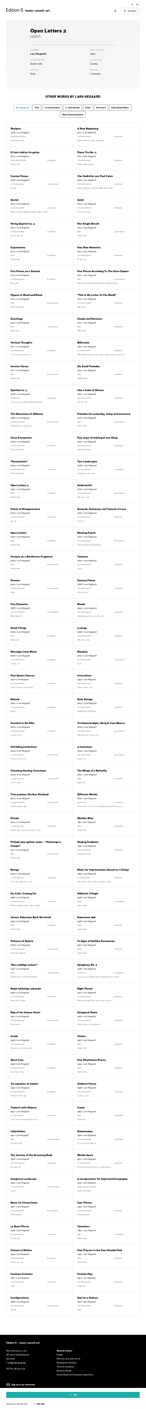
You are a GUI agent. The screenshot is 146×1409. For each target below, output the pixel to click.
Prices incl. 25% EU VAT (17, 1404)
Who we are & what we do (68, 1358)
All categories (22, 107)
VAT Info (41, 1404)
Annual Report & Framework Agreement (75, 1374)
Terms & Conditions (65, 1366)
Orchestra (101, 107)
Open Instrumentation (72, 114)
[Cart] (137, 4)
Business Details (64, 1370)
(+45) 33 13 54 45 (17, 1362)
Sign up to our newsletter (23, 1384)
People (60, 1354)
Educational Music (120, 107)
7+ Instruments (72, 107)
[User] (132, 4)
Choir (88, 107)
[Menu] (115, 11)
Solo (37, 107)
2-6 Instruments (52, 107)
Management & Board (67, 1362)
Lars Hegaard (38, 53)
